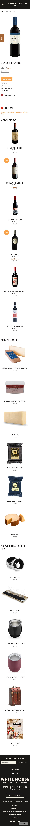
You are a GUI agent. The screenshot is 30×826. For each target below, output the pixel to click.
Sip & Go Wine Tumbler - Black (15, 644)
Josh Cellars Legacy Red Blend (15, 183)
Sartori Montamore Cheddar (15, 468)
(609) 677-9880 (15, 789)
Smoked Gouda (15, 534)
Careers (15, 818)
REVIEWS (2, 38)
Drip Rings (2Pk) (15, 577)
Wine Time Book (15, 743)
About (15, 805)
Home (1, 11)
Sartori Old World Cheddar (15, 501)
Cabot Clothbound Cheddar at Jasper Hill (15, 368)
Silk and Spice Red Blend (15, 148)
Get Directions (15, 795)
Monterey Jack (15, 435)
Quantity (3, 71)
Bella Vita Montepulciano (15, 326)
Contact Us (15, 821)
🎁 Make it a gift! (7, 108)
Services (15, 808)
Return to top (23, 823)
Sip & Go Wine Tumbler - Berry (15, 677)
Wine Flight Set (15, 610)
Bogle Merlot (15, 255)
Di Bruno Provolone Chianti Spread (15, 401)
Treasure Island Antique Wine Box (15, 710)
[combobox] (2, 4)
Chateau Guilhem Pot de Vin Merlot (15, 291)
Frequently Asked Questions (15, 811)
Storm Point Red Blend (15, 220)
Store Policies (15, 815)
